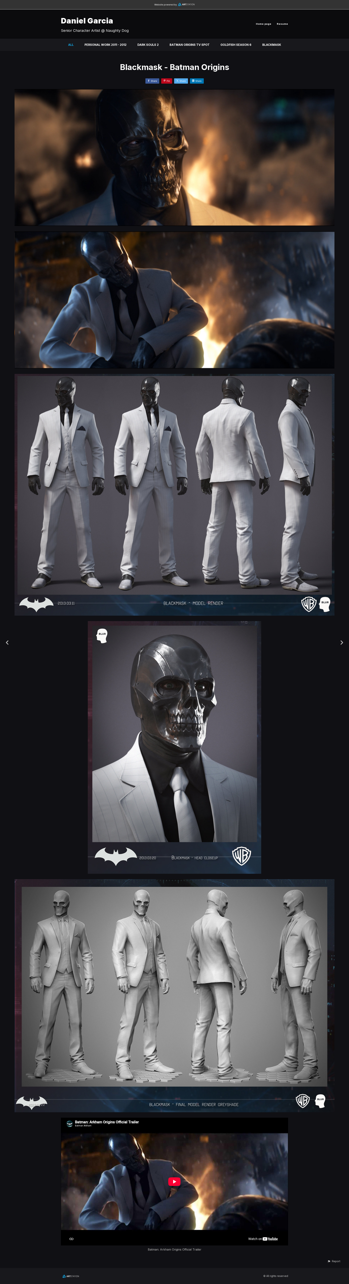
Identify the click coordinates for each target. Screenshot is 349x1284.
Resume (282, 23)
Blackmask (271, 45)
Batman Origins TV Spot (190, 45)
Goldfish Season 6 (235, 45)
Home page (263, 23)
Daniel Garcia (87, 20)
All (71, 45)
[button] (334, 1261)
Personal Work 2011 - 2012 (106, 45)
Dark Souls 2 (148, 45)
